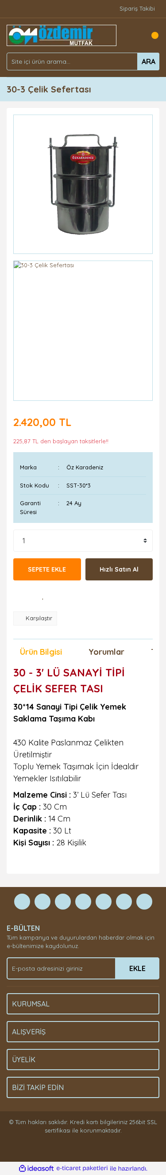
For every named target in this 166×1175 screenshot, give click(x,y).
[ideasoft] (36, 1168)
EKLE (137, 968)
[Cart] (150, 35)
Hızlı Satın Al (119, 569)
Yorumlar (106, 652)
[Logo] (61, 34)
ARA (148, 61)
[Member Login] (133, 35)
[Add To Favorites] (43, 596)
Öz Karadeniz (84, 467)
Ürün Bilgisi (41, 652)
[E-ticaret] (82, 1168)
